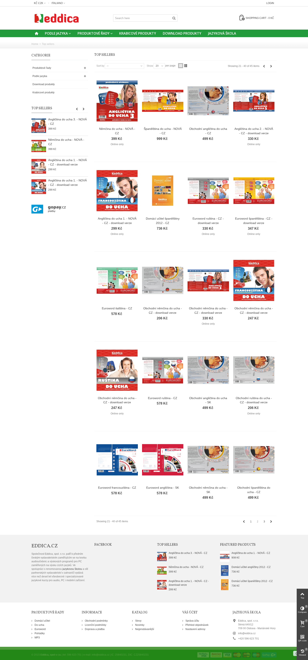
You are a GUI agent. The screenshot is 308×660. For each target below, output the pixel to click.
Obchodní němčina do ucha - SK (208, 490)
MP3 (37, 637)
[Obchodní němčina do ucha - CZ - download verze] (163, 280)
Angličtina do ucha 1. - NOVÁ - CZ (251, 553)
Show (150, 65)
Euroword (40, 629)
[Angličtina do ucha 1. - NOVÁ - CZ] (224, 556)
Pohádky (39, 633)
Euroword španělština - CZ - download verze (253, 221)
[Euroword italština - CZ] (117, 280)
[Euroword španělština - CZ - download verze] (254, 190)
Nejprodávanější (144, 629)
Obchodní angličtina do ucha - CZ (208, 131)
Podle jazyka (56, 33)
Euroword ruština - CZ (162, 398)
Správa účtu (192, 620)
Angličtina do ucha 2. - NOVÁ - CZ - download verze (253, 131)
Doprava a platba (94, 629)
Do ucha (39, 625)
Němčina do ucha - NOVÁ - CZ (66, 142)
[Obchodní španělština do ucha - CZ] (254, 460)
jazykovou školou (72, 569)
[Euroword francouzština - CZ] (117, 460)
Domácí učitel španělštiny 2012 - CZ (163, 221)
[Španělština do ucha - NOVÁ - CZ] (163, 101)
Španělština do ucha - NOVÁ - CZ (163, 131)
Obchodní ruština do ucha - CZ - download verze (254, 400)
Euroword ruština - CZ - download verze (208, 221)
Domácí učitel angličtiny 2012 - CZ (251, 567)
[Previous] (264, 66)
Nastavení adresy (195, 629)
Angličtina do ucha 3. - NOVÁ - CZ (67, 121)
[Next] (271, 66)
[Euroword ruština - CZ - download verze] (208, 190)
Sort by (100, 65)
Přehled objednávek (196, 625)
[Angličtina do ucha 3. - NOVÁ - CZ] (38, 125)
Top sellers (41, 108)
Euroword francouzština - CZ (117, 487)
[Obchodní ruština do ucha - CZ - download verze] (254, 370)
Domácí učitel (42, 620)
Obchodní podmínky (96, 620)
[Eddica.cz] (57, 17)
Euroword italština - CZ (117, 308)
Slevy (138, 620)
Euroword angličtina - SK (162, 487)
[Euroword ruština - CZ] (163, 370)
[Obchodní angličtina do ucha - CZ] (208, 101)
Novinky (139, 625)
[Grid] (180, 65)
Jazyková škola (222, 33)
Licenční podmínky (95, 625)
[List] (185, 65)
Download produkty (182, 33)
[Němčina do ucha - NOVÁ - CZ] (38, 146)
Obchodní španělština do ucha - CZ (253, 490)
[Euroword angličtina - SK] (163, 460)
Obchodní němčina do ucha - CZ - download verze (162, 310)
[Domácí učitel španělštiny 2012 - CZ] (163, 190)
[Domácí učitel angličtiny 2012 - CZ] (224, 570)
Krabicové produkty (137, 33)
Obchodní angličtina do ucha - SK (208, 400)
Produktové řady (94, 33)
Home (34, 44)
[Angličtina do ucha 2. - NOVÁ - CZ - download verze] (254, 101)
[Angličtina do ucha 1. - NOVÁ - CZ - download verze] (38, 166)
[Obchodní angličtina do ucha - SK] (208, 370)
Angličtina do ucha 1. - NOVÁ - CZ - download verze (67, 162)
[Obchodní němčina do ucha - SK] (208, 460)
